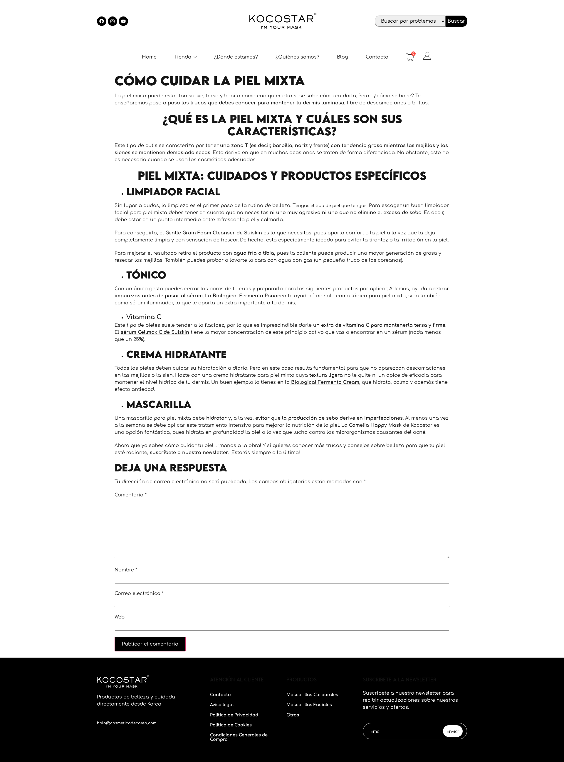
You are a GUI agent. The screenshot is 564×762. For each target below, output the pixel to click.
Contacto (377, 57)
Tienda (182, 57)
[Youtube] (123, 21)
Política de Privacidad (234, 715)
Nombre (126, 570)
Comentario (131, 495)
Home (149, 57)
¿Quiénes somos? (297, 57)
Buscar (456, 21)
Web (120, 617)
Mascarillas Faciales (309, 704)
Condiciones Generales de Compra (239, 737)
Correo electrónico (139, 593)
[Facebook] (101, 21)
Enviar (452, 731)
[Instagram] (112, 21)
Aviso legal (222, 704)
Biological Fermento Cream (324, 382)
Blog (342, 57)
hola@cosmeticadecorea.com (127, 723)
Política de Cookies (231, 725)
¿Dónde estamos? (236, 57)
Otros (292, 715)
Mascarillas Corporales (312, 694)
